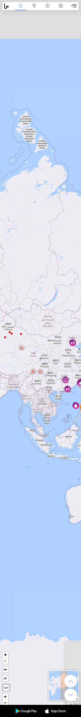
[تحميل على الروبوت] (26, 711)
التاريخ (47, 8)
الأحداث (20, 8)
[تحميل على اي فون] (56, 711)
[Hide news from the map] (5, 678)
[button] (10, 332)
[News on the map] (8, 6)
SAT (6, 687)
